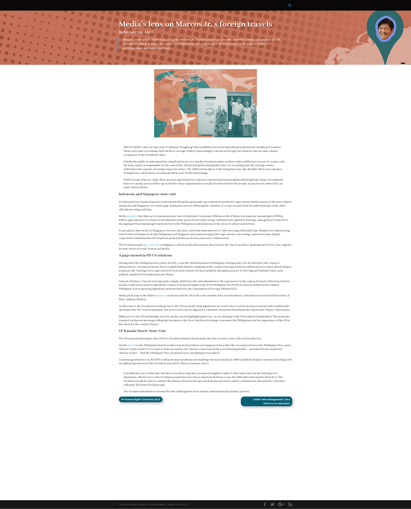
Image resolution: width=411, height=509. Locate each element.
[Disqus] (205, 451)
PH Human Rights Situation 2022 (140, 399)
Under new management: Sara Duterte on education (271, 401)
